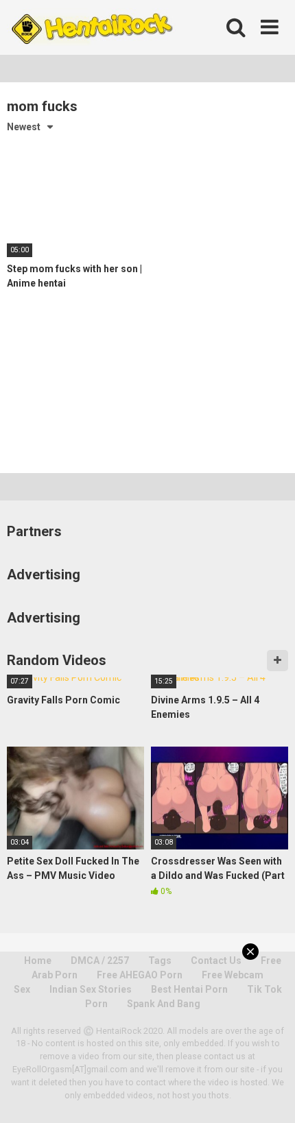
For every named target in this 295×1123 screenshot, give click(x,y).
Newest (23, 126)
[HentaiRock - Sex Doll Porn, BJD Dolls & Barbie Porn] (91, 27)
